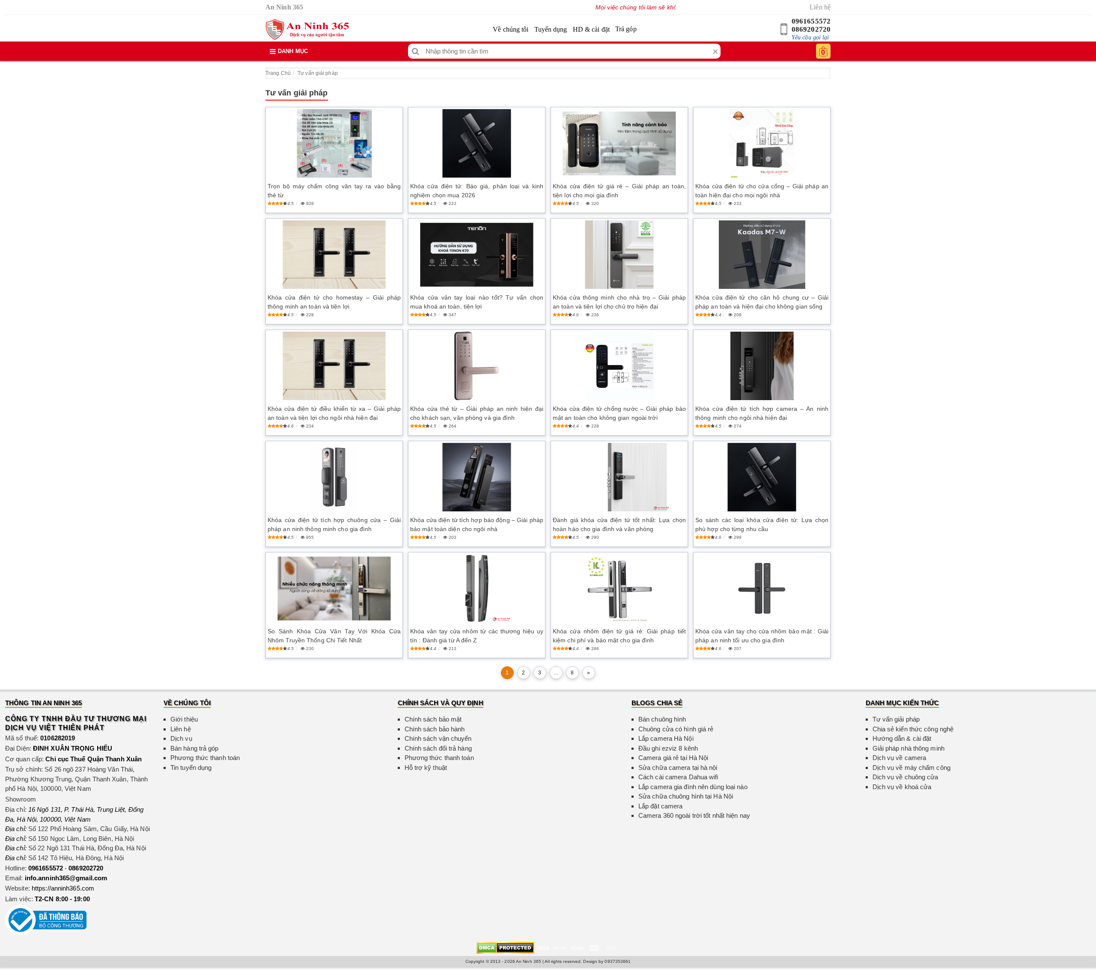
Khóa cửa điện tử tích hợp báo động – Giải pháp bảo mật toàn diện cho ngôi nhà (476, 524)
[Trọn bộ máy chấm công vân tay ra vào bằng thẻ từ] (334, 143)
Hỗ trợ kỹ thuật (426, 767)
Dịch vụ (181, 738)
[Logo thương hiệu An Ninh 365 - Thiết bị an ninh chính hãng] (307, 29)
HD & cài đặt (591, 29)
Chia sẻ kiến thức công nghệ (913, 729)
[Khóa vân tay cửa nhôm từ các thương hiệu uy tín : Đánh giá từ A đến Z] (476, 588)
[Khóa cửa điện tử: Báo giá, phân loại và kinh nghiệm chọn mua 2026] (476, 143)
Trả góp (626, 29)
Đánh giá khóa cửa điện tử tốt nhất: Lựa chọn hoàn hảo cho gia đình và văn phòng (619, 524)
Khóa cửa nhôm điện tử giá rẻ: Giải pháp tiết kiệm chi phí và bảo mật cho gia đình (619, 636)
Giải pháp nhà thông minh (908, 748)
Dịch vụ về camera (899, 757)
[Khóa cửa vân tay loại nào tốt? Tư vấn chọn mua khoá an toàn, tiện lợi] (476, 255)
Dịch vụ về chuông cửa (905, 777)
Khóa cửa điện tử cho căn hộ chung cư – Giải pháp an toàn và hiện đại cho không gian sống (761, 302)
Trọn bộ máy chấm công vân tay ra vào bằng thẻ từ (334, 191)
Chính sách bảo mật (433, 719)
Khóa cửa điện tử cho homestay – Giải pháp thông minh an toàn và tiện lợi (334, 302)
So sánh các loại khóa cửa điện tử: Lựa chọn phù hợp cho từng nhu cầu (761, 524)
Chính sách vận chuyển (438, 738)
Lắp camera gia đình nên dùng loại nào (693, 786)
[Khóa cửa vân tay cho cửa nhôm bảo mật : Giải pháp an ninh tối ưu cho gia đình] (761, 588)
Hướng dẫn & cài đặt (902, 738)
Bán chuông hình (662, 719)
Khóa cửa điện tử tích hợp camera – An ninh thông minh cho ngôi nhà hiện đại (761, 413)
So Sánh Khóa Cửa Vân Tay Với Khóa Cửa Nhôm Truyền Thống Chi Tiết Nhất (334, 636)
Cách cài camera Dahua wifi (678, 777)
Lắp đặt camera (660, 806)
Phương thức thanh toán (205, 757)
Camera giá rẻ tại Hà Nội (673, 757)
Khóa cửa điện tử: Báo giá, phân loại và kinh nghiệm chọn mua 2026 (476, 191)
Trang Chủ (278, 73)
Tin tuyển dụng (190, 767)
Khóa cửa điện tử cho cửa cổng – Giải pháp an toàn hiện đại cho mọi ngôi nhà (761, 191)
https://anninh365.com (63, 888)
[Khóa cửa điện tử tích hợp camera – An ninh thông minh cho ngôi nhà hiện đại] (761, 366)
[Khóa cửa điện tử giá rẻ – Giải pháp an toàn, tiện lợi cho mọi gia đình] (619, 143)
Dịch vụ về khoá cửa (902, 786)
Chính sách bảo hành (435, 729)
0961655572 (811, 21)
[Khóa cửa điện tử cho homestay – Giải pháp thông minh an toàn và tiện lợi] (334, 254)
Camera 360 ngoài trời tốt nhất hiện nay (694, 815)
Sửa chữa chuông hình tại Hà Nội (685, 796)
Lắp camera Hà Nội (666, 738)
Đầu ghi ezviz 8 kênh (668, 748)
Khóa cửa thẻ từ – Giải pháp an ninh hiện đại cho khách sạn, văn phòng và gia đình (476, 413)
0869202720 (811, 29)
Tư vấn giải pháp (318, 73)
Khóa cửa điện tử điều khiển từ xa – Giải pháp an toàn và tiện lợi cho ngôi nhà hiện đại (334, 413)
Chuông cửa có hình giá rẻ (676, 729)
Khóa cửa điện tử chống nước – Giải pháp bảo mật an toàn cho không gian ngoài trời (619, 413)
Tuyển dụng (550, 29)
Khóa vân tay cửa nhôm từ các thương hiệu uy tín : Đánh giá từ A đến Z (476, 636)
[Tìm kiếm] (415, 51)
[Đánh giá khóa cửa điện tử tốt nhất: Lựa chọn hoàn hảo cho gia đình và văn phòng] (619, 477)
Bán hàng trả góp (194, 748)
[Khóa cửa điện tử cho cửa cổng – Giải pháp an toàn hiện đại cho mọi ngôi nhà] (761, 143)
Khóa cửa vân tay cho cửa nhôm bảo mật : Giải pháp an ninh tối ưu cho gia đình (761, 636)
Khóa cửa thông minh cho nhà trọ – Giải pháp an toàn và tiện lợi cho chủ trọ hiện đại (619, 302)
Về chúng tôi (510, 29)
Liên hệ (820, 7)
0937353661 (618, 961)
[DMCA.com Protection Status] (505, 947)
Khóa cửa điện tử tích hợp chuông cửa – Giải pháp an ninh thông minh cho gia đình (334, 524)
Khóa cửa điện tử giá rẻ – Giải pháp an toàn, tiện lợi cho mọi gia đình (619, 191)
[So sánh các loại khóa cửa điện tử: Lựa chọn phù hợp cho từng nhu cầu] (761, 477)
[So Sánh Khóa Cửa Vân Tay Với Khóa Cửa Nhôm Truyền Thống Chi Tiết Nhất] (334, 589)
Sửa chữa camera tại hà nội (678, 767)
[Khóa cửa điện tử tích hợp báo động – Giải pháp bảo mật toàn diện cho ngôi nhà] (476, 477)
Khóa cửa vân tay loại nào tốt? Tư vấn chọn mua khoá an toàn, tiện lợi (476, 302)
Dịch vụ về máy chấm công (911, 767)
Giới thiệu (184, 719)
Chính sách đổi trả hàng (438, 748)
